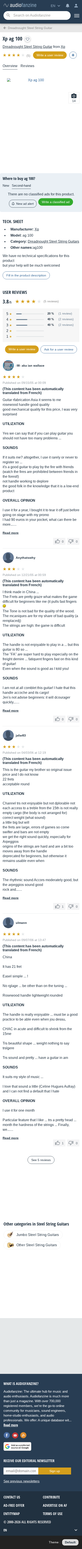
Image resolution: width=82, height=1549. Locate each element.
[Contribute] (73, 55)
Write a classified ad (56, 202)
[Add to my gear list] (27, 39)
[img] (14, 55)
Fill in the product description (26, 275)
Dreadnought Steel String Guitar (27, 47)
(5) (28, 55)
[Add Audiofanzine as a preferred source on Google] (17, 1446)
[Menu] (76, 15)
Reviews (27, 66)
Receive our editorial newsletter (28, 1460)
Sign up (54, 1471)
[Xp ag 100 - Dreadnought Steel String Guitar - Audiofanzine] (19, 5)
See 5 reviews (41, 1160)
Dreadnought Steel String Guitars (53, 241)
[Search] (8, 16)
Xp (63, 47)
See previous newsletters (21, 1481)
